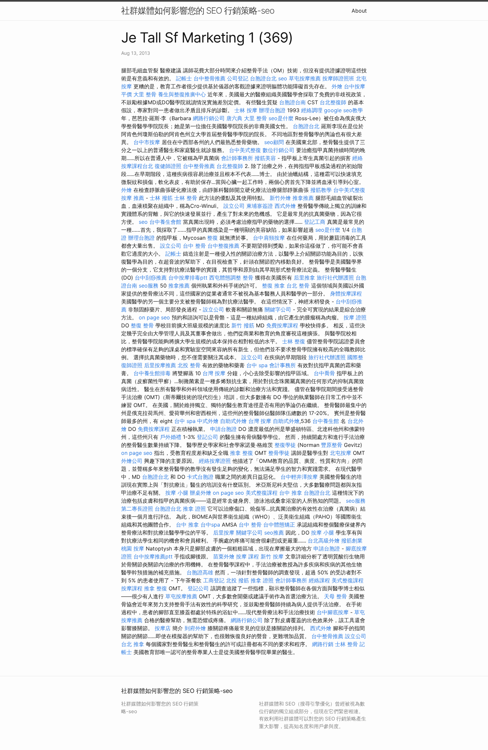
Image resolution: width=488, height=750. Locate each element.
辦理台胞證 (272, 110)
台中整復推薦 (223, 245)
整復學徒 (285, 445)
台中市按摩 (146, 142)
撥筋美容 (265, 158)
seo (282, 78)
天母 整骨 (335, 596)
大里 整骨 (144, 94)
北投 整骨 (189, 365)
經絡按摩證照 (215, 461)
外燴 (337, 86)
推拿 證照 (194, 508)
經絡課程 (319, 580)
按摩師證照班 (338, 78)
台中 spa (257, 365)
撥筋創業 (352, 540)
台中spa (210, 524)
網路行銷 (322, 644)
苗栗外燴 (223, 556)
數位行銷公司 (278, 150)
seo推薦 (274, 532)
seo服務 (148, 285)
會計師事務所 (237, 158)
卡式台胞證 (200, 476)
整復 (212, 237)
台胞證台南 (292, 102)
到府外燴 (195, 628)
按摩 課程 (247, 556)
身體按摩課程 (346, 293)
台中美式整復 (245, 150)
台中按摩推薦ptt (153, 556)
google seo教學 (343, 110)
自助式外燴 (233, 421)
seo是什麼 (281, 118)
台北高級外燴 (324, 540)
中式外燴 (207, 421)
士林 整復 (293, 341)
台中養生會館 (165, 221)
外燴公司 (131, 461)
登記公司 (207, 437)
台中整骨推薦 (209, 78)
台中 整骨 (194, 245)
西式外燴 (285, 206)
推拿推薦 (303, 198)
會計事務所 (282, 365)
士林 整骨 (185, 198)
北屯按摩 (340, 453)
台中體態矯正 (279, 524)
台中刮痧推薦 (151, 277)
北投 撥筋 (237, 580)
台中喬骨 (324, 373)
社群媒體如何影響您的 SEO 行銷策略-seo (197, 10)
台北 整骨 (297, 285)
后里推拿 (304, 277)
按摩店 (163, 628)
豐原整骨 (331, 445)
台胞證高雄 (200, 572)
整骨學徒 (278, 453)
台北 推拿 (132, 644)
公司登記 (237, 78)
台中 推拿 (290, 492)
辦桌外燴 (200, 492)
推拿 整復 (241, 453)
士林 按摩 (245, 110)
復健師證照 (168, 166)
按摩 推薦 (132, 198)
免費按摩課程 (282, 325)
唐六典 (234, 118)
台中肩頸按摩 (269, 237)
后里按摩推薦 (160, 365)
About (359, 10)
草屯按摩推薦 (305, 78)
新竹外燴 (280, 198)
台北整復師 (333, 102)
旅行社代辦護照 (335, 277)
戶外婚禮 (170, 437)
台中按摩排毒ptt (187, 277)
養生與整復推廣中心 (182, 94)
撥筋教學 (321, 190)
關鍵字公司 (278, 309)
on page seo (154, 317)
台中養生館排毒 (152, 373)
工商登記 (213, 580)
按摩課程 (131, 588)
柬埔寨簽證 (259, 206)
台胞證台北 (263, 78)
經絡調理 (311, 110)
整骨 (248, 277)
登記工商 (314, 221)
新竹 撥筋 (242, 325)
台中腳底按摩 (333, 612)
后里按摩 (223, 532)
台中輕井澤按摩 (299, 476)
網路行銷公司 (209, 118)
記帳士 (184, 78)
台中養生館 (325, 421)
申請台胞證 (223, 429)
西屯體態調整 (225, 277)
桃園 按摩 (132, 548)
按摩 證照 (355, 317)
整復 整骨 (142, 325)
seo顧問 (274, 142)
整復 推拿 (273, 285)
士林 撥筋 (161, 198)
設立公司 (234, 206)
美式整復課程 (262, 492)
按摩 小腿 (176, 492)
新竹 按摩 (272, 556)
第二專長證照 (137, 508)
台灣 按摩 (214, 373)
